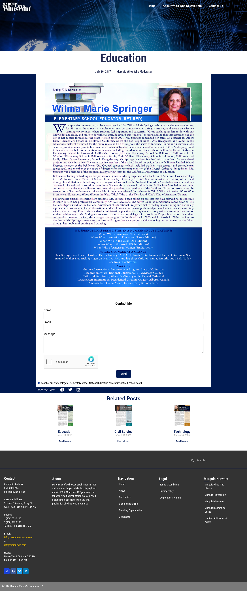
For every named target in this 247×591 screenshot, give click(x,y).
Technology (182, 432)
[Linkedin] (26, 571)
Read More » (65, 441)
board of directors (50, 383)
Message (49, 334)
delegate (64, 383)
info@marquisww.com (15, 545)
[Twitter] (19, 571)
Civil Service (123, 432)
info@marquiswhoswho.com (18, 537)
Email (47, 322)
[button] (62, 390)
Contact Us (216, 6)
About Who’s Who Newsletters (182, 6)
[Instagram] (7, 571)
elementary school (79, 383)
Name (47, 310)
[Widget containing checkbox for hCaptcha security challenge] (71, 362)
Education (65, 432)
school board (135, 383)
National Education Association (104, 383)
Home (152, 6)
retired (124, 383)
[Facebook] (13, 571)
